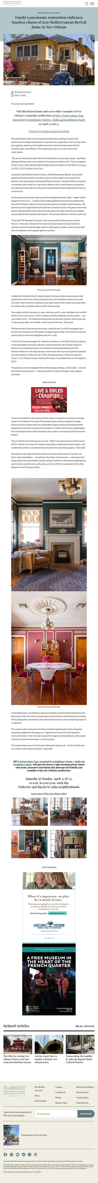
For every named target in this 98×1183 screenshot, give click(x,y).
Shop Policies (82, 1103)
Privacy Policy (82, 1092)
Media (58, 1097)
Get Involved (40, 1101)
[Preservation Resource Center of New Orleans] (17, 1091)
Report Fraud (61, 1103)
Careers (59, 1087)
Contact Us (60, 1092)
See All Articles (85, 1026)
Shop (37, 1095)
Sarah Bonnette (24, 92)
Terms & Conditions (85, 1087)
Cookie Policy (82, 1097)
